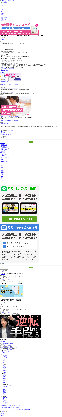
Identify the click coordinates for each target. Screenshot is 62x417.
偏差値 (2, 175)
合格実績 (2, 5)
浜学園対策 (4, 366)
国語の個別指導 (4, 370)
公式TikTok (4, 394)
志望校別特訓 (10, 68)
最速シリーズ (4, 359)
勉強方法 (3, 68)
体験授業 (2, 14)
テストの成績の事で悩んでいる (5, 20)
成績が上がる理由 (5, 355)
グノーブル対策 (4, 365)
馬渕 (1, 177)
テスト (2, 180)
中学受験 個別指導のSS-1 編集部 (4, 70)
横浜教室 (4, 380)
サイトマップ (20, 405)
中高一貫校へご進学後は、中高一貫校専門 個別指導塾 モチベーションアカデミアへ (9, 407)
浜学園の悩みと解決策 (3, 19)
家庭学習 (2, 167)
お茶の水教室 (4, 375)
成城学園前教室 (4, 378)
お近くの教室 (4, 374)
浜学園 (12, 68)
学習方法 (2, 173)
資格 (13, 68)
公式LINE (4, 389)
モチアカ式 (3, 411)
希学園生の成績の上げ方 (4, 147)
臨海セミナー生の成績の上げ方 (5, 149)
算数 (1, 165)
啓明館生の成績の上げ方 (4, 150)
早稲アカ (2, 170)
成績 (1, 169)
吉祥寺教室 (4, 376)
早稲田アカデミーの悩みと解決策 (5, 157)
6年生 (2, 171)
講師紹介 (4, 360)
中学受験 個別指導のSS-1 (4, 17)
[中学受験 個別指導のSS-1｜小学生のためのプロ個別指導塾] (7, 0)
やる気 (2, 176)
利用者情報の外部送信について (8, 405)
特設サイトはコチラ (2, 341)
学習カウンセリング (3, 13)
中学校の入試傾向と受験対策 (6, 387)
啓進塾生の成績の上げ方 (4, 151)
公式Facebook (4, 393)
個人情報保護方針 (2, 405)
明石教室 (4, 382)
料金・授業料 (4, 361)
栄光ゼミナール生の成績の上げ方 (5, 148)
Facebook (2, 39)
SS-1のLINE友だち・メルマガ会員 (7, 385)
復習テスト (2, 174)
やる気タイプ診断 (5, 357)
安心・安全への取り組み (16, 405)
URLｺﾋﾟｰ (2, 40)
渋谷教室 (4, 377)
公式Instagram (4, 392)
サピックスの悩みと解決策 (4, 156)
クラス (2, 182)
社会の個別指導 (4, 372)
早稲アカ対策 (4, 367)
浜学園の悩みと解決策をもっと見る (4, 123)
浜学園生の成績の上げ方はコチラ (4, 81)
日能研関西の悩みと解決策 (4, 155)
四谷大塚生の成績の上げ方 (4, 146)
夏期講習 (2, 179)
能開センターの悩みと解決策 (4, 161)
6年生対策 (4, 368)
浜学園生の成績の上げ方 (4, 144)
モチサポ (4, 358)
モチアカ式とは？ (5, 356)
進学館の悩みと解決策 (3, 159)
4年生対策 (4, 369)
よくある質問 (4, 403)
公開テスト (2, 172)
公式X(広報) (4, 391)
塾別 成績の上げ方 (3, 11)
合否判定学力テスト (6, 68)
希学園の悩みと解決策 (3, 154)
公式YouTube (4, 390)
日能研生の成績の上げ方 (4, 145)
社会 (1, 178)
